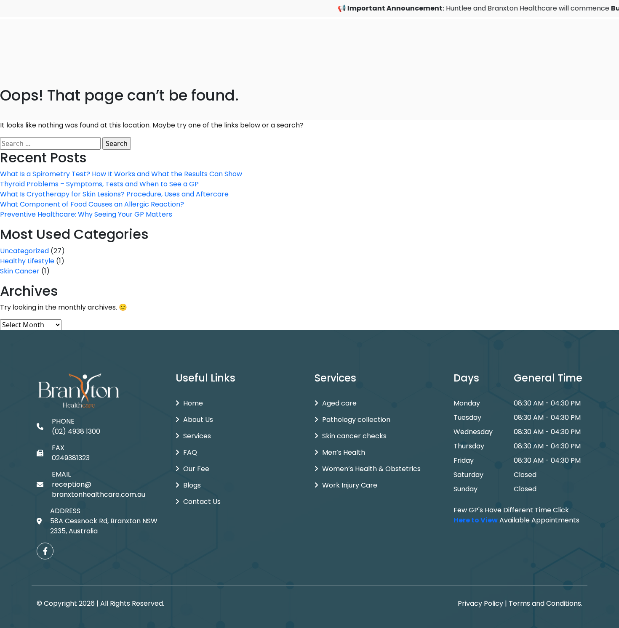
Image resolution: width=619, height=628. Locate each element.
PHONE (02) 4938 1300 (76, 426)
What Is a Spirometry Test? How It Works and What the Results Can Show (121, 174)
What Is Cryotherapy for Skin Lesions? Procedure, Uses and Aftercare (114, 194)
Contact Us (202, 501)
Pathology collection (356, 419)
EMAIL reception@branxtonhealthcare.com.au (98, 484)
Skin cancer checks (354, 436)
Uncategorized (24, 251)
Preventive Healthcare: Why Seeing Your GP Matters (86, 214)
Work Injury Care (349, 485)
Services (197, 436)
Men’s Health (343, 452)
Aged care (339, 403)
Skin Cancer (20, 271)
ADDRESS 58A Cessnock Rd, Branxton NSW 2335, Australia (103, 521)
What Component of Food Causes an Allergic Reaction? (92, 204)
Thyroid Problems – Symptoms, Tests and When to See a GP (99, 184)
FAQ (190, 452)
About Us (198, 419)
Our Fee (196, 469)
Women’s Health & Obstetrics (371, 469)
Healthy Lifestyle (27, 261)
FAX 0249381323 (71, 453)
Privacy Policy (480, 603)
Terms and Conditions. (545, 603)
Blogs (192, 485)
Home (193, 403)
